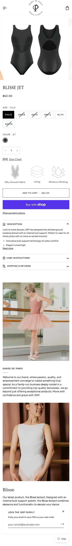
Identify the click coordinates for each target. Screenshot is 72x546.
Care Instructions (18, 258)
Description (14, 224)
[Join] (61, 524)
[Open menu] (8, 8)
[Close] (64, 510)
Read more (8, 248)
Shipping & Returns (19, 266)
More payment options (14, 213)
